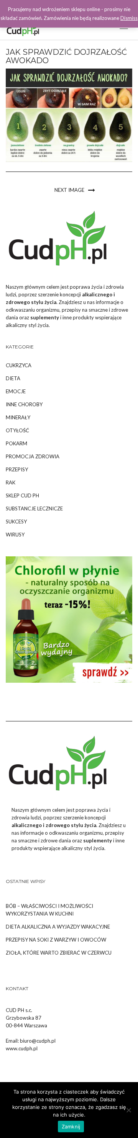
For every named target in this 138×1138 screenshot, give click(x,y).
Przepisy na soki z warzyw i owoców (56, 940)
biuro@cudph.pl (38, 1041)
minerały (18, 417)
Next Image (69, 190)
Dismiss (129, 18)
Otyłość (17, 430)
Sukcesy (16, 521)
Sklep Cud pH (22, 495)
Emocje (16, 391)
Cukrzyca (18, 365)
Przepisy (17, 469)
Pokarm (16, 443)
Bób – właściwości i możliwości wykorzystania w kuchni (49, 910)
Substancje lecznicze (34, 508)
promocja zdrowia (32, 456)
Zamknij (71, 1126)
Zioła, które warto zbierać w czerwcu (59, 953)
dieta (13, 378)
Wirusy (15, 534)
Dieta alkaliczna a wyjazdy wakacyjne (58, 927)
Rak (10, 482)
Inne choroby (24, 404)
